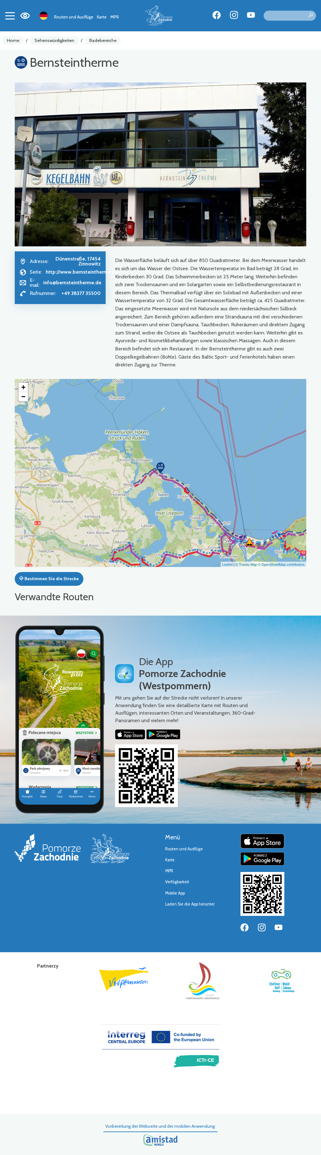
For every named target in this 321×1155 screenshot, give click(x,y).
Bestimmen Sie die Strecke (51, 578)
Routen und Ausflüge (73, 16)
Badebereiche (103, 40)
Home (13, 40)
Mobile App (175, 893)
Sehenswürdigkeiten (54, 40)
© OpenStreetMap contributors (281, 564)
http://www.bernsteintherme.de (82, 272)
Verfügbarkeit (177, 881)
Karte (102, 16)
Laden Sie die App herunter (190, 904)
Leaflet (227, 564)
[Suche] (311, 16)
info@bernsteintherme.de (72, 283)
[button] (160, 467)
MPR (114, 16)
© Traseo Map (246, 564)
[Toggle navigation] (10, 15)
